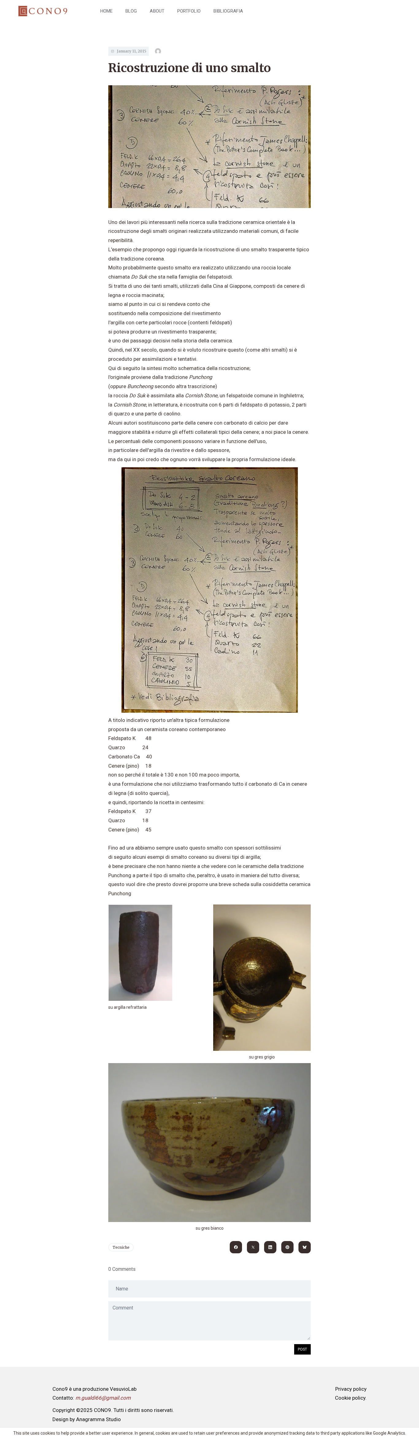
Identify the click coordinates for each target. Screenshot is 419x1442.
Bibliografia (228, 11)
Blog (131, 11)
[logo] (42, 11)
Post (302, 1349)
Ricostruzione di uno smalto (189, 68)
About (157, 11)
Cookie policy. (351, 1398)
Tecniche (121, 1247)
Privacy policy (351, 1389)
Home (106, 11)
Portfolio (189, 11)
